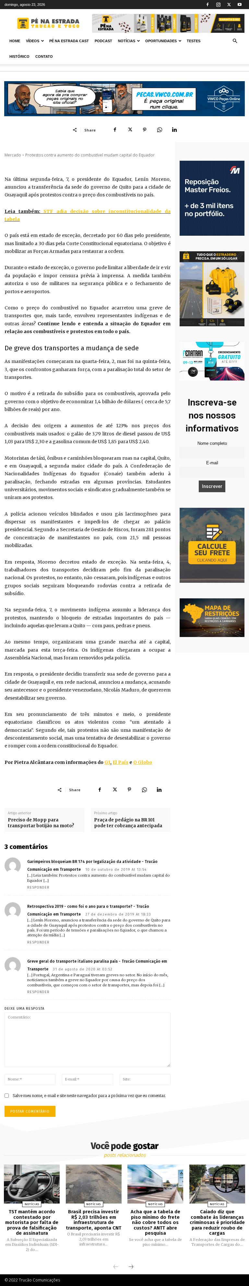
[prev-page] (115, 1267)
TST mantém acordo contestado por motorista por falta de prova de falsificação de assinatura (31, 1222)
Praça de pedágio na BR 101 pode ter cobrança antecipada (128, 823)
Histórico (19, 56)
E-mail (212, 463)
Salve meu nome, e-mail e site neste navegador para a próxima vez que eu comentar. (89, 1095)
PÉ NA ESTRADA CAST (69, 41)
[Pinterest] (144, 129)
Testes (193, 41)
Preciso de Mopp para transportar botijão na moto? (41, 823)
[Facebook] (207, 4)
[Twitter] (229, 4)
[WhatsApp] (159, 129)
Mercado (13, 155)
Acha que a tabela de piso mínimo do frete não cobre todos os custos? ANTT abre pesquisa (155, 1222)
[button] (235, 41)
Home (14, 41)
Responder (38, 887)
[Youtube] (239, 4)
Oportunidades (161, 41)
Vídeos (32, 41)
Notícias (126, 41)
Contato (44, 56)
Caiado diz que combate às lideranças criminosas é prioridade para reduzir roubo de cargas (217, 1222)
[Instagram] (218, 4)
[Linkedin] (174, 129)
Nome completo (212, 443)
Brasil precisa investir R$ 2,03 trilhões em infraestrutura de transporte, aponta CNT (93, 1220)
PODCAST (103, 41)
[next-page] (130, 1267)
